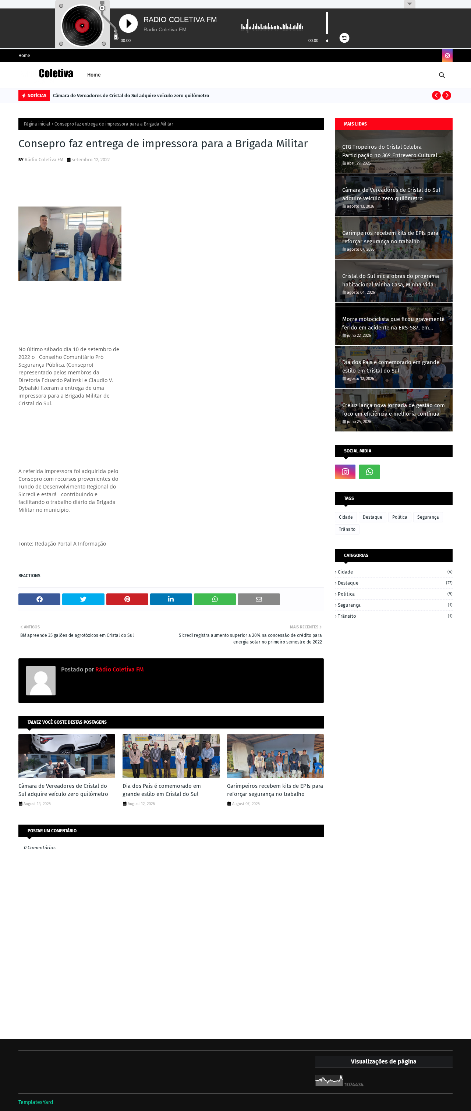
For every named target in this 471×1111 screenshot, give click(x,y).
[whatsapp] (369, 472)
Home (24, 55)
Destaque (372, 517)
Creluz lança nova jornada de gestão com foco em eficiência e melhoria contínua (393, 409)
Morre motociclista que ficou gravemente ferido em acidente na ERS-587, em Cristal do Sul (393, 324)
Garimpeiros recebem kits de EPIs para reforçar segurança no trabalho (275, 790)
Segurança (428, 517)
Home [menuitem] (94, 75)
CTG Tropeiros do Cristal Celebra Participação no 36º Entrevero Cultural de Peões (393, 151)
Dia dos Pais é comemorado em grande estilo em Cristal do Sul (162, 790)
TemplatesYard (35, 1102)
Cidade (346, 517)
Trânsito (347, 529)
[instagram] (447, 55)
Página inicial (37, 124)
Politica (399, 517)
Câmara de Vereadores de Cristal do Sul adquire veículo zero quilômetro (131, 95)
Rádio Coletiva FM (44, 159)
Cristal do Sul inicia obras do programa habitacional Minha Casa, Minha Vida (390, 280)
